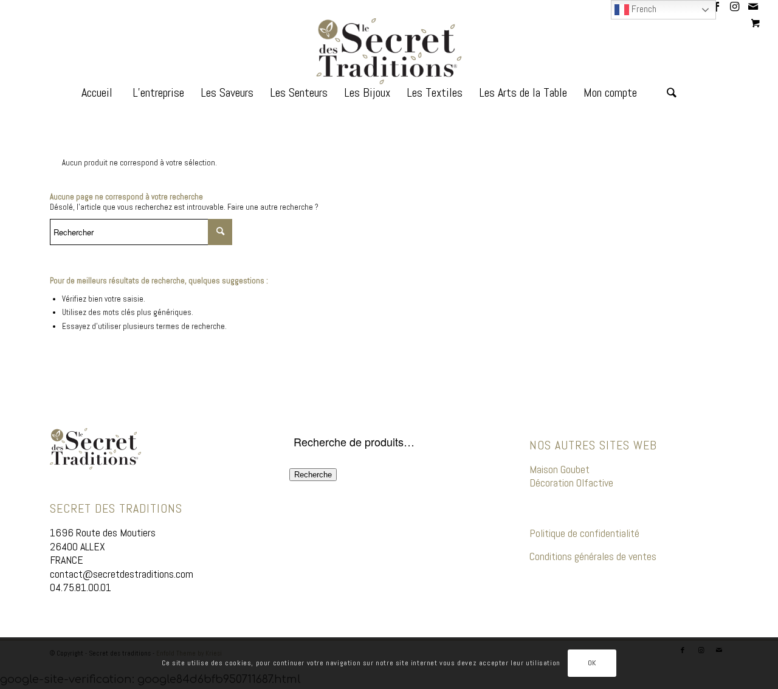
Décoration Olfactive (572, 483)
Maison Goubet (559, 469)
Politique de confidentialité (584, 533)
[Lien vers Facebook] (716, 9)
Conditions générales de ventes (592, 556)
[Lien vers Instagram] (734, 9)
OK (592, 663)
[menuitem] (96, 100)
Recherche (313, 474)
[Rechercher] (671, 100)
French (642, 8)
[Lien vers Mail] (753, 9)
